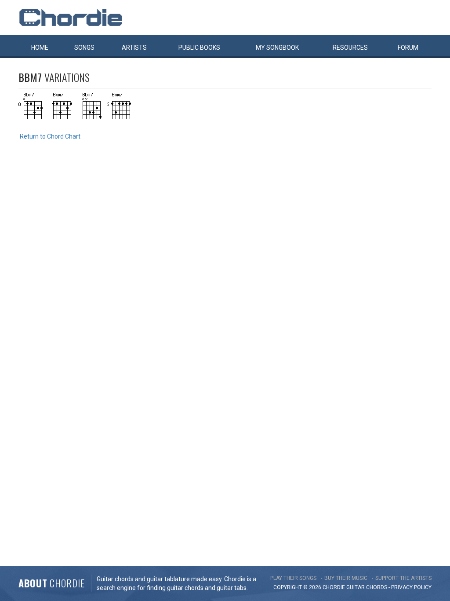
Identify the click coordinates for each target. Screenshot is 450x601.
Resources (350, 47)
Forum (408, 47)
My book (277, 47)
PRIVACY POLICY (411, 587)
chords (376, 587)
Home (39, 47)
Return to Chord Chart (50, 136)
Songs (84, 47)
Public (199, 47)
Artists (134, 47)
